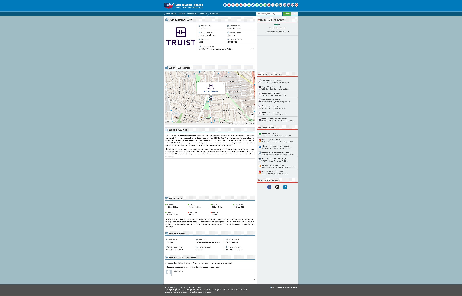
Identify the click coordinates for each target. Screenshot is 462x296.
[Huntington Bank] (265, 6)
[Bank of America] (233, 6)
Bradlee (265, 106)
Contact (199, 287)
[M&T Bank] (277, 6)
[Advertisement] (210, 57)
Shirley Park (267, 80)
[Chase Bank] (225, 6)
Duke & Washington (269, 119)
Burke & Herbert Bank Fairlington (275, 159)
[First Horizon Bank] (292, 6)
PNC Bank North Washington (273, 165)
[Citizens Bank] (261, 6)
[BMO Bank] (269, 6)
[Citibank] (284, 6)
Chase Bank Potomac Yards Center (275, 146)
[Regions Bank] (249, 6)
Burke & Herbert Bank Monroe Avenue (277, 152)
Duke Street (266, 112)
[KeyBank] (273, 6)
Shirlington (266, 99)
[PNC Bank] (237, 6)
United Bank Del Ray (269, 133)
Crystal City (266, 87)
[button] (210, 97)
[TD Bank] (257, 6)
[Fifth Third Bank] (253, 6)
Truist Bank (169, 242)
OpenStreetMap (250, 122)
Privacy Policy (191, 287)
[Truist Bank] (245, 6)
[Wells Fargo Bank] (229, 6)
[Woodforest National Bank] (280, 6)
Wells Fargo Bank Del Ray (271, 140)
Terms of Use (181, 287)
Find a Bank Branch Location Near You (284, 288)
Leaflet (236, 122)
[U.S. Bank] (241, 6)
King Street (266, 93)
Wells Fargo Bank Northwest (273, 171)
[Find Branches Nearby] (296, 6)
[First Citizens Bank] (288, 6)
